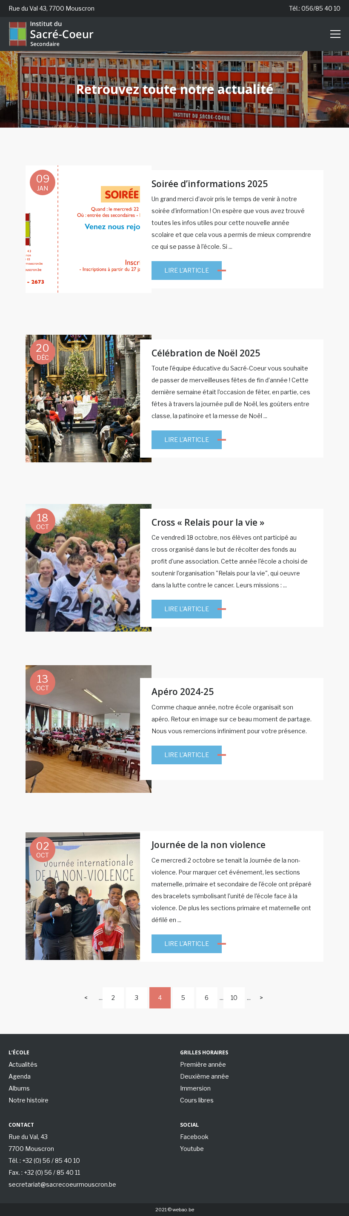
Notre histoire (29, 1100)
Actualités (23, 1064)
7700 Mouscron (31, 1148)
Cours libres (197, 1100)
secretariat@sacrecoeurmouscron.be (62, 1184)
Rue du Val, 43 (28, 1136)
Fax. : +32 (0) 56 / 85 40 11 (44, 1172)
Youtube (192, 1148)
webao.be (183, 1210)
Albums (19, 1088)
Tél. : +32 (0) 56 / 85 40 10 (44, 1160)
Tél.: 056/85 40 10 (314, 8)
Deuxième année (204, 1076)
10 (234, 997)
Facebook (194, 1136)
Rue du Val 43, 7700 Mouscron (51, 8)
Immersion (195, 1088)
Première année (203, 1064)
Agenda (20, 1076)
